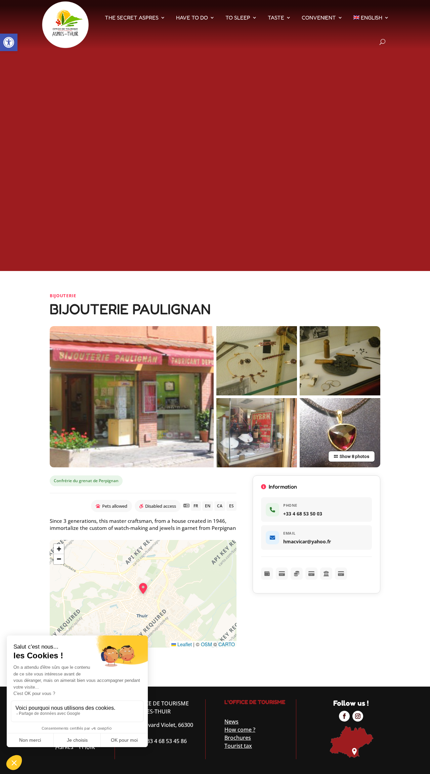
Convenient (319, 17)
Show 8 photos (354, 456)
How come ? (239, 729)
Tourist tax (238, 745)
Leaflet (184, 644)
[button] (8, 42)
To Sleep (237, 17)
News (231, 721)
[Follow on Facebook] (344, 716)
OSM (206, 644)
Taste (276, 17)
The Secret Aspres (132, 17)
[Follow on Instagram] (357, 716)
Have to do (192, 17)
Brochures (237, 737)
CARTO (226, 644)
